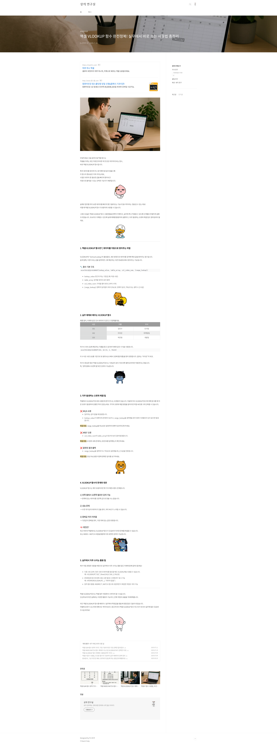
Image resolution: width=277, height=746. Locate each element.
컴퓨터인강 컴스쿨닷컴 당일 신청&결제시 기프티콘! (103, 84)
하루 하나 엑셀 (88, 68)
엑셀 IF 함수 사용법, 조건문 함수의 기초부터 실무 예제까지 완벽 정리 (103, 656)
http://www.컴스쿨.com (90, 81)
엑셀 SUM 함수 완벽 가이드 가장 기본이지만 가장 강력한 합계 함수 (103, 647)
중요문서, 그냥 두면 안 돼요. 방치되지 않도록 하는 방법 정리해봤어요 (104, 658)
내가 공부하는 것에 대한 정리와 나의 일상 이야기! (99, 705)
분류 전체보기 (176, 66)
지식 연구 (86, 644)
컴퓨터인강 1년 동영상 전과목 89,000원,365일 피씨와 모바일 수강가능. (108, 86)
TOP (195, 738)
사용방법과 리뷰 (177, 73)
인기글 (181, 94)
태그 (89, 12)
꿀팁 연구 (175, 79)
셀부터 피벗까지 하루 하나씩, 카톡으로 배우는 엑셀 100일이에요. (106, 71)
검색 (190, 4)
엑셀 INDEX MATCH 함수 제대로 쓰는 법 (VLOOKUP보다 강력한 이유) (104, 650)
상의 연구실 (87, 4)
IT (91, 644)
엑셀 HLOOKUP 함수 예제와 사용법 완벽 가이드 (97, 653)
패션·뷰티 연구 (177, 82)
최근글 (174, 94)
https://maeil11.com (89, 65)
